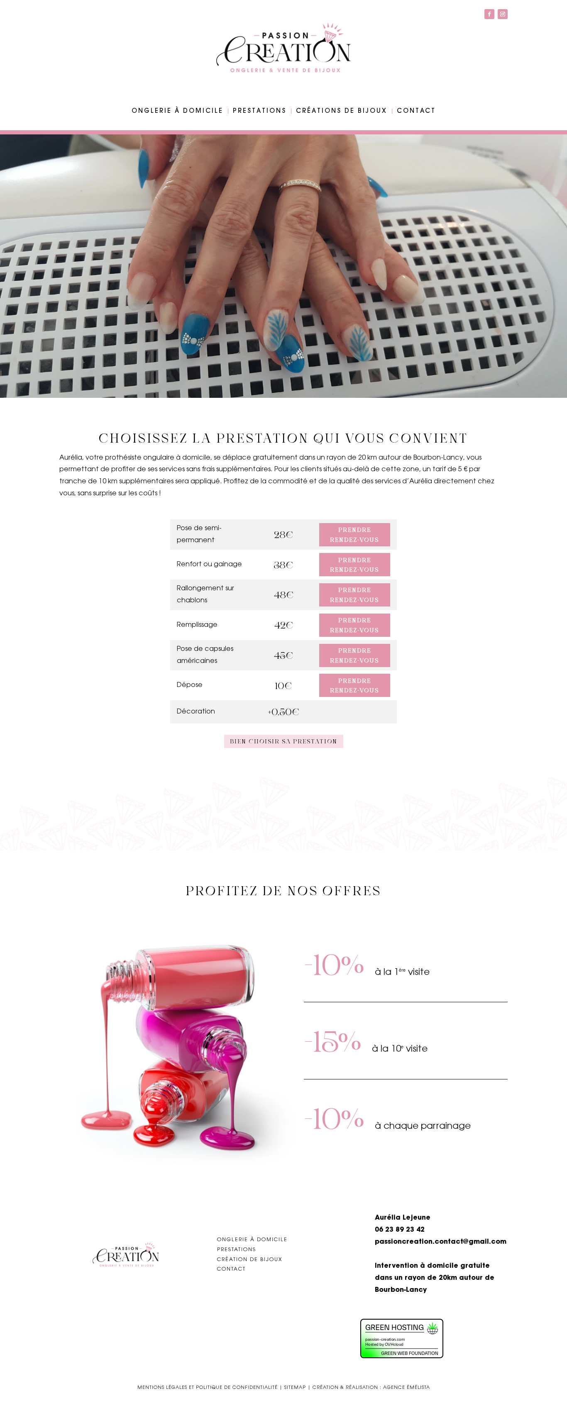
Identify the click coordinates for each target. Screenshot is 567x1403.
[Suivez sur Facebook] (489, 14)
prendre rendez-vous (354, 534)
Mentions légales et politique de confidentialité (207, 1388)
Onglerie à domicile (177, 111)
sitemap (295, 1388)
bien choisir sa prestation (283, 741)
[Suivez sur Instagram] (503, 14)
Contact (416, 111)
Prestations (259, 111)
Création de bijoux (249, 1259)
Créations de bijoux (341, 111)
